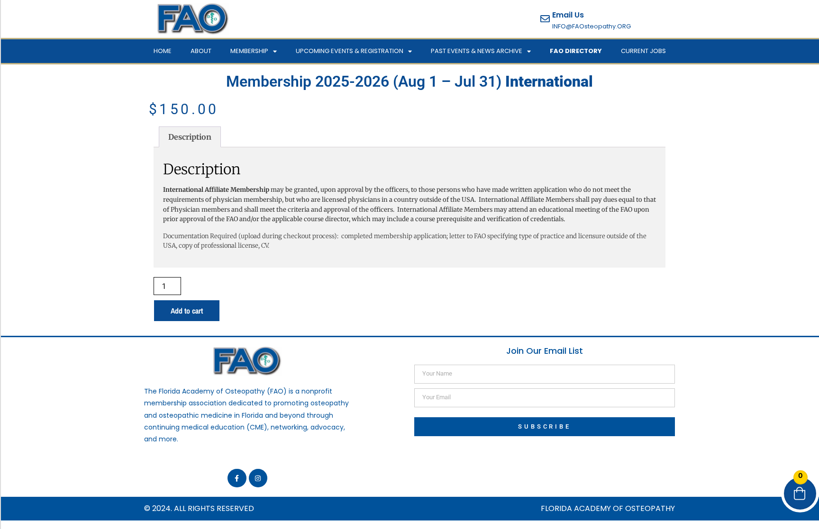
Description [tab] (189, 137)
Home (163, 50)
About (201, 50)
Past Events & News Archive (476, 50)
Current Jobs (643, 50)
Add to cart (187, 310)
